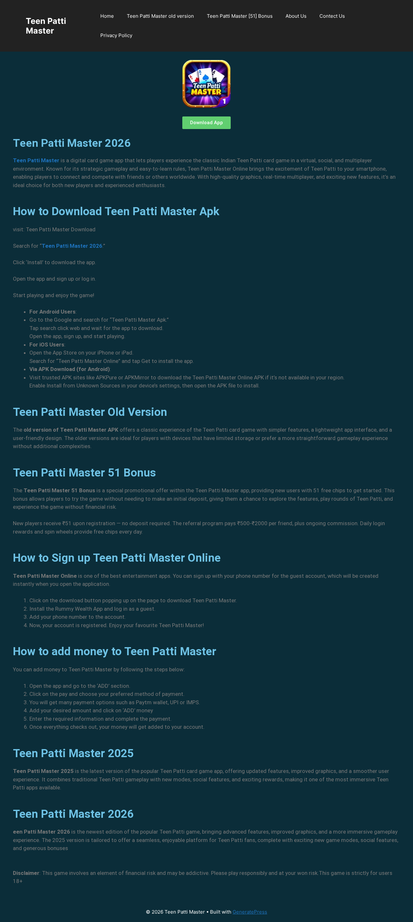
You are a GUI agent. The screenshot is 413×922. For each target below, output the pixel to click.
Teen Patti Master (46, 25)
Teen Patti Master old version (160, 16)
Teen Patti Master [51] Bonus (240, 16)
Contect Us (332, 16)
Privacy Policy (116, 35)
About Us (296, 16)
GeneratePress (250, 912)
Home (107, 16)
